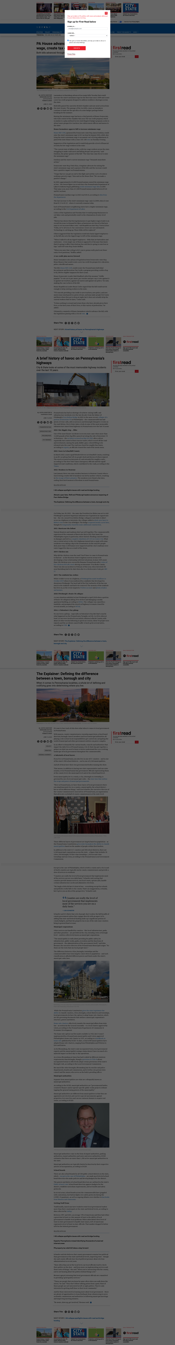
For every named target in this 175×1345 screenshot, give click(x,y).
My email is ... (71, 26)
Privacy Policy (71, 54)
